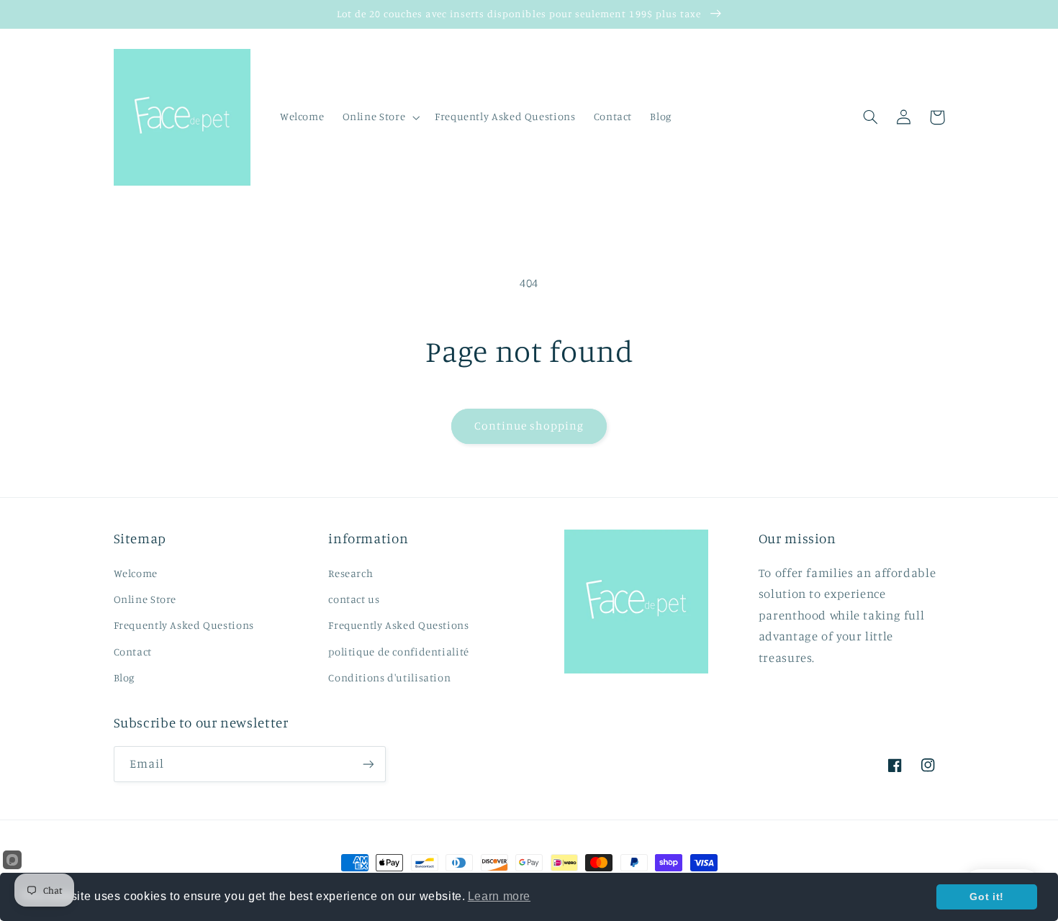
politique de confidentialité (398, 651)
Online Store (145, 599)
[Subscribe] (367, 763)
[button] (379, 117)
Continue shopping (529, 425)
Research (350, 573)
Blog (124, 677)
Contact (133, 651)
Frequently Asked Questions (184, 625)
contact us (353, 599)
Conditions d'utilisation (389, 677)
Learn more (499, 896)
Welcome (136, 573)
